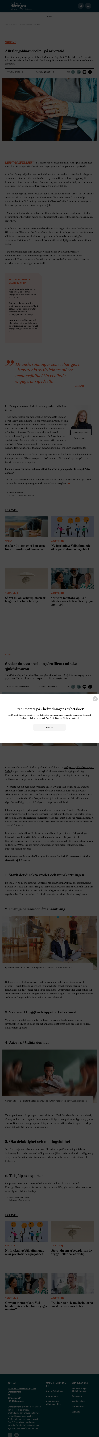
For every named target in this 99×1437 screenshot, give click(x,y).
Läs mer (49, 727)
